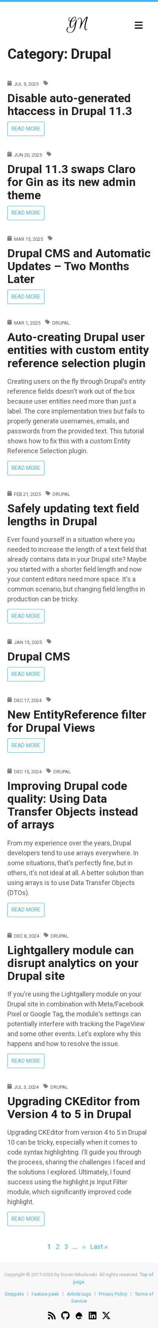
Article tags (79, 1293)
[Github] (65, 1316)
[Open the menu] (138, 25)
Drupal (61, 323)
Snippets (14, 1293)
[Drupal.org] (79, 1316)
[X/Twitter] (106, 1316)
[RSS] (51, 1316)
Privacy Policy (113, 1293)
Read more (27, 130)
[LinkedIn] (92, 1316)
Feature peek (45, 1293)
